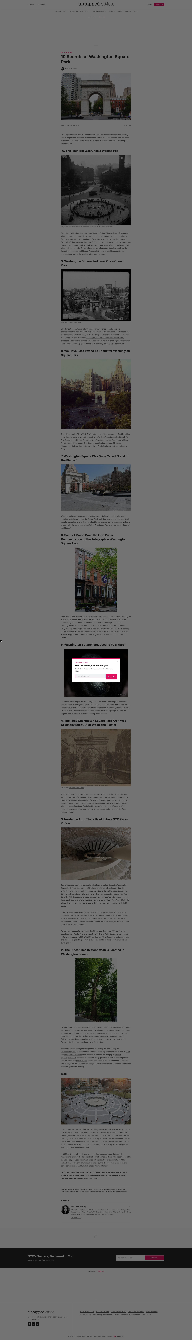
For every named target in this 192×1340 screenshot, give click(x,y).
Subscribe (111, 677)
